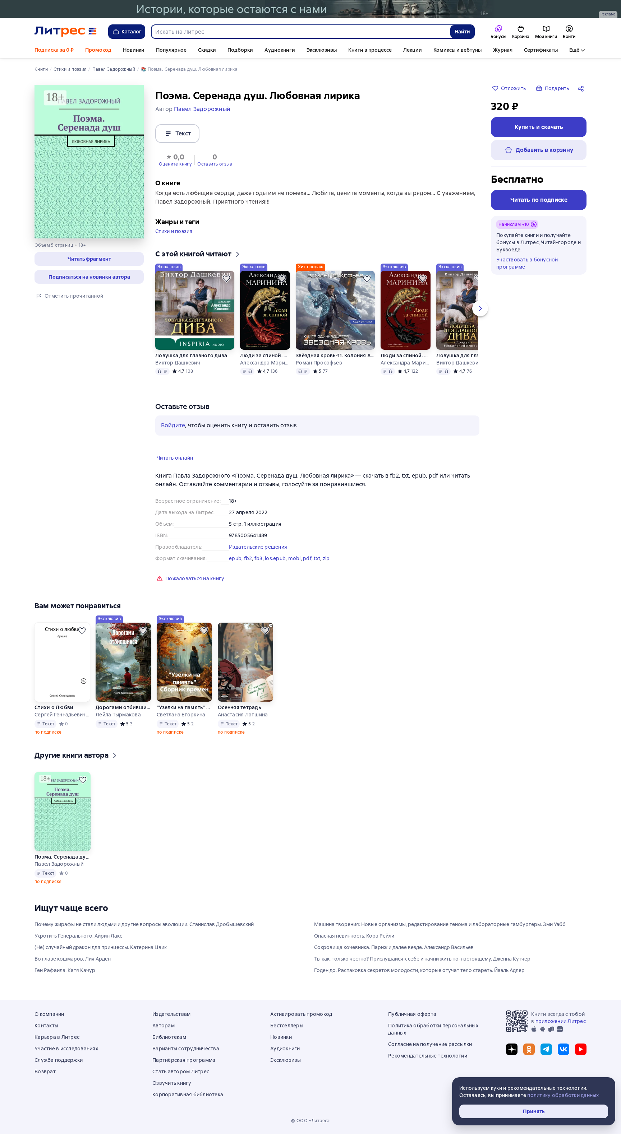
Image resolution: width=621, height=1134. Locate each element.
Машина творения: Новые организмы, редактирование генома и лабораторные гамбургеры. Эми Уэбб (440, 924)
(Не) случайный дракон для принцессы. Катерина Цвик (100, 947)
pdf (307, 558)
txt (317, 558)
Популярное (171, 50)
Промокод (98, 50)
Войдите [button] (173, 425)
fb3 (258, 558)
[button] (89, 259)
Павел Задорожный (58, 864)
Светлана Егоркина (181, 714)
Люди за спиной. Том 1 (265, 355)
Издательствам (171, 1014)
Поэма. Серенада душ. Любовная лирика (62, 857)
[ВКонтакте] (563, 1049)
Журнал (502, 50)
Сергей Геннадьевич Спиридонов (62, 714)
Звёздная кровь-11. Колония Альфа (335, 355)
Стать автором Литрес (180, 1071)
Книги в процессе (370, 50)
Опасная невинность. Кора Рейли (354, 936)
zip (326, 558)
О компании (49, 1014)
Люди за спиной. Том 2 (405, 355)
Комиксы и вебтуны (457, 50)
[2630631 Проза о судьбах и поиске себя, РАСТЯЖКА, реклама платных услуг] (310, 9)
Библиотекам (169, 1037)
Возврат (45, 1071)
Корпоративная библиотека (187, 1094)
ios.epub (275, 558)
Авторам (163, 1025)
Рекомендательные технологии (427, 1055)
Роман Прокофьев (319, 362)
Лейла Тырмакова (118, 714)
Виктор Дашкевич (177, 362)
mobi (294, 558)
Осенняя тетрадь (239, 707)
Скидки (207, 50)
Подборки (240, 50)
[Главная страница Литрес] (65, 31)
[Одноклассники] (529, 1049)
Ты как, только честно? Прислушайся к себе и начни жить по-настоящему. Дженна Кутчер (422, 959)
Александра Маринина (265, 362)
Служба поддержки (58, 1060)
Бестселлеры (286, 1025)
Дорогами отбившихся (123, 707)
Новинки (133, 50)
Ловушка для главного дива (191, 355)
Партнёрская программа (183, 1060)
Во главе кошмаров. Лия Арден (72, 959)
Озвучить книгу (172, 1083)
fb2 (248, 558)
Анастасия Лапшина (243, 714)
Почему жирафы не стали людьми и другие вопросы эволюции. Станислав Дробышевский (144, 924)
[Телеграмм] (546, 1049)
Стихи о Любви (53, 707)
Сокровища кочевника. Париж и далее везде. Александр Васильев (394, 947)
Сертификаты (541, 50)
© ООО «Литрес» (310, 1120)
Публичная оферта (412, 1014)
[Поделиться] (582, 88)
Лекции (412, 50)
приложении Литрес (560, 1021)
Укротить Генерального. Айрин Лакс (78, 936)
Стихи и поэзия (174, 231)
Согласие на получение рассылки (430, 1044)
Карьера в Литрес (56, 1037)
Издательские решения (258, 547)
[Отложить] (226, 279)
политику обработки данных (563, 1095)
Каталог (131, 31)
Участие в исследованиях (66, 1048)
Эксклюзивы (322, 50)
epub (235, 558)
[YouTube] (580, 1049)
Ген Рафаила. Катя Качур (64, 970)
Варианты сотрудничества (185, 1048)
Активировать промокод (301, 1014)
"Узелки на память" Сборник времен (184, 707)
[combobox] (300, 31)
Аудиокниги (279, 50)
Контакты (46, 1025)
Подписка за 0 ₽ (54, 50)
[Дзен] (512, 1049)
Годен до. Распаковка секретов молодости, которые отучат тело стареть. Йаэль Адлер (419, 970)
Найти (462, 31)
